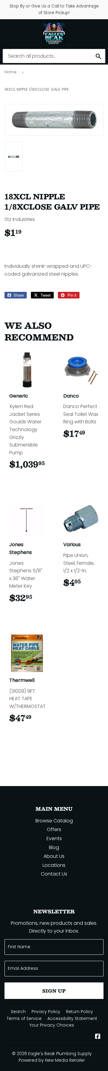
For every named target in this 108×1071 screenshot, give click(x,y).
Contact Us (54, 873)
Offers (54, 829)
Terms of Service (24, 1018)
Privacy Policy (46, 1012)
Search (18, 1012)
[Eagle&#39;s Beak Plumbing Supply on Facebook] (97, 1036)
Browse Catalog (54, 820)
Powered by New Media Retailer (52, 1060)
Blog (54, 847)
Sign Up (54, 990)
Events (54, 838)
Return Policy (79, 1012)
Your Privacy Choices (51, 1025)
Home (10, 72)
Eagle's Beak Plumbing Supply (60, 1054)
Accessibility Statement (72, 1018)
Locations (54, 865)
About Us (54, 856)
